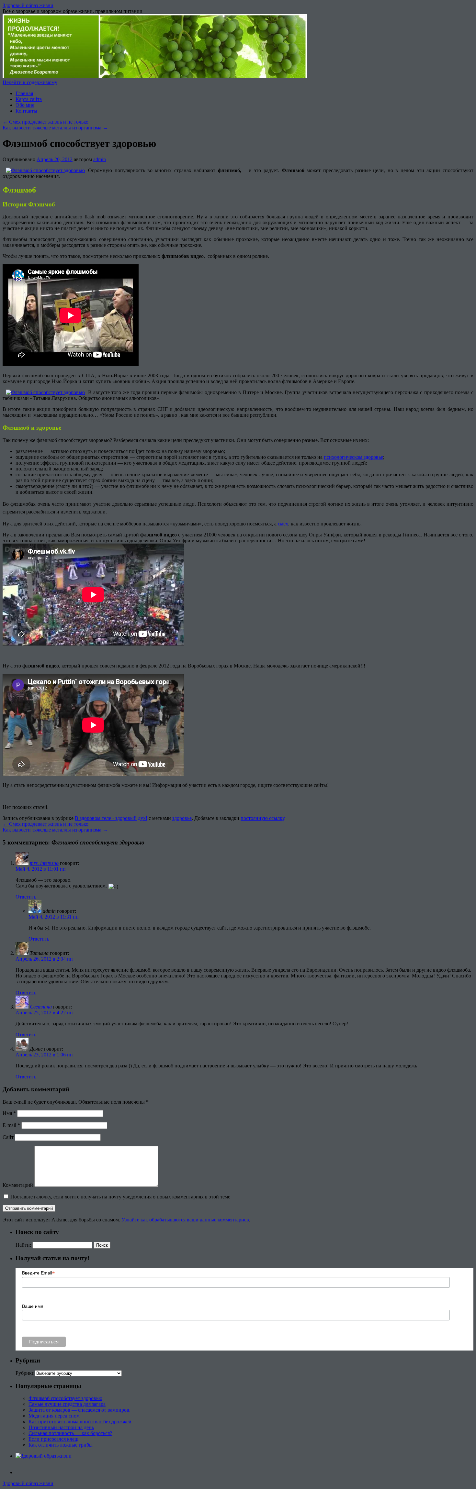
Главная (24, 93)
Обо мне (25, 105)
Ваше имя (32, 1306)
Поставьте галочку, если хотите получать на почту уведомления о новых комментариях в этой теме (120, 1196)
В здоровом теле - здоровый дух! (111, 818)
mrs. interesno (44, 863)
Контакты (26, 111)
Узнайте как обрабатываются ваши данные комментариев (185, 1219)
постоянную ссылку (262, 818)
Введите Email (38, 1273)
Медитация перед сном (54, 1415)
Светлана (41, 1006)
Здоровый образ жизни (28, 5)
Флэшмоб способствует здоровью (65, 1398)
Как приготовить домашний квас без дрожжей (79, 1421)
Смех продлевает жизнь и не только (45, 122)
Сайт (8, 1137)
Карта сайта (29, 99)
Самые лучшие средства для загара (67, 1404)
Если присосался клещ (53, 1439)
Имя (9, 1113)
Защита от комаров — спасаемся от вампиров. (79, 1410)
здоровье (182, 818)
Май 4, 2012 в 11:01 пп (41, 869)
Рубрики (25, 1373)
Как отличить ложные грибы (60, 1445)
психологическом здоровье (353, 457)
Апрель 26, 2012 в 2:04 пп (44, 959)
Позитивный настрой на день (61, 1427)
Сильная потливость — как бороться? (70, 1433)
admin (99, 159)
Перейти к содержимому (30, 82)
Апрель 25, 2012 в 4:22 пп (44, 1012)
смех (283, 523)
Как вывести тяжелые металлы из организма (55, 127)
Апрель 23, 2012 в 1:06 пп (44, 1054)
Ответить (26, 896)
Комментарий (18, 1185)
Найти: (23, 1245)
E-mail (11, 1125)
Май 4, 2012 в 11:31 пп (53, 917)
